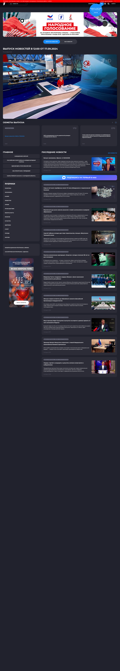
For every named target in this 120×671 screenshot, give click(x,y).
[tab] (51, 42)
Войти (113, 3)
